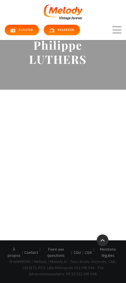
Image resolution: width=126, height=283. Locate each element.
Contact (31, 252)
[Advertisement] (63, 156)
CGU (77, 252)
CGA (88, 252)
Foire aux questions (56, 252)
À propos (14, 252)
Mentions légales (108, 252)
